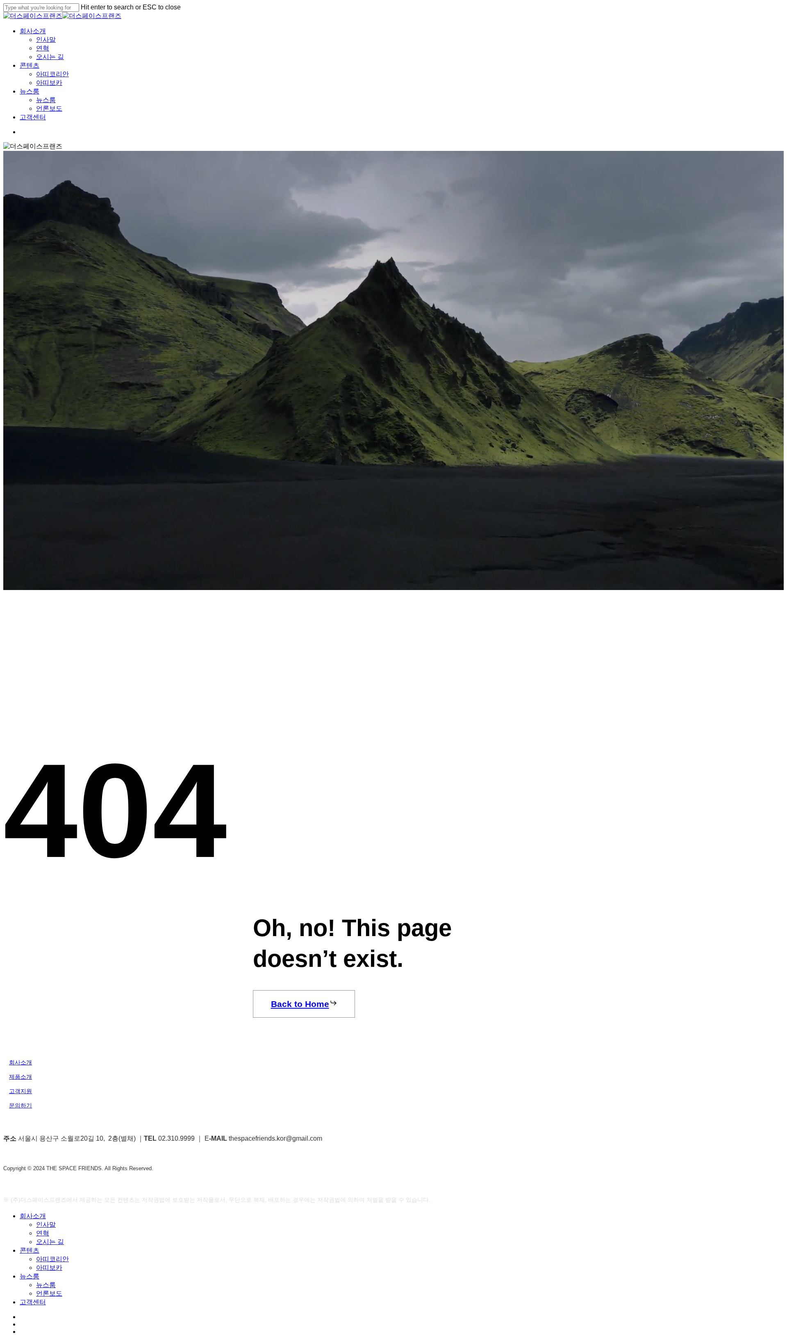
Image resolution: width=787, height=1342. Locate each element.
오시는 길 (50, 1241)
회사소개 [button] (20, 1062)
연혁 (42, 1233)
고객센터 (33, 1302)
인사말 (46, 1224)
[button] (304, 1004)
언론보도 (49, 1293)
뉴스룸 (29, 1276)
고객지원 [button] (20, 1091)
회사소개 (33, 1215)
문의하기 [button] (20, 1105)
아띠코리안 (52, 1258)
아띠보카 (49, 1267)
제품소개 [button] (20, 1076)
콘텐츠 (29, 1250)
